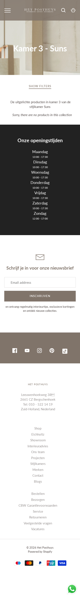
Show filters (40, 86)
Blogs (38, 481)
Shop (37, 428)
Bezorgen (38, 499)
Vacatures (38, 529)
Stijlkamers (38, 464)
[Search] (63, 10)
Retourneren (38, 517)
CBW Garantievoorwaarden (38, 505)
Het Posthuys (45, 547)
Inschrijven (40, 296)
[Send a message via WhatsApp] (72, 589)
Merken (37, 470)
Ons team (38, 452)
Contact (37, 475)
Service (38, 511)
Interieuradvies (38, 446)
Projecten (38, 458)
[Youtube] (27, 351)
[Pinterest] (51, 351)
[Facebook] (14, 351)
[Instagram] (39, 351)
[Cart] (73, 10)
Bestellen (38, 494)
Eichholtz (37, 434)
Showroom (38, 440)
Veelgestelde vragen (38, 523)
